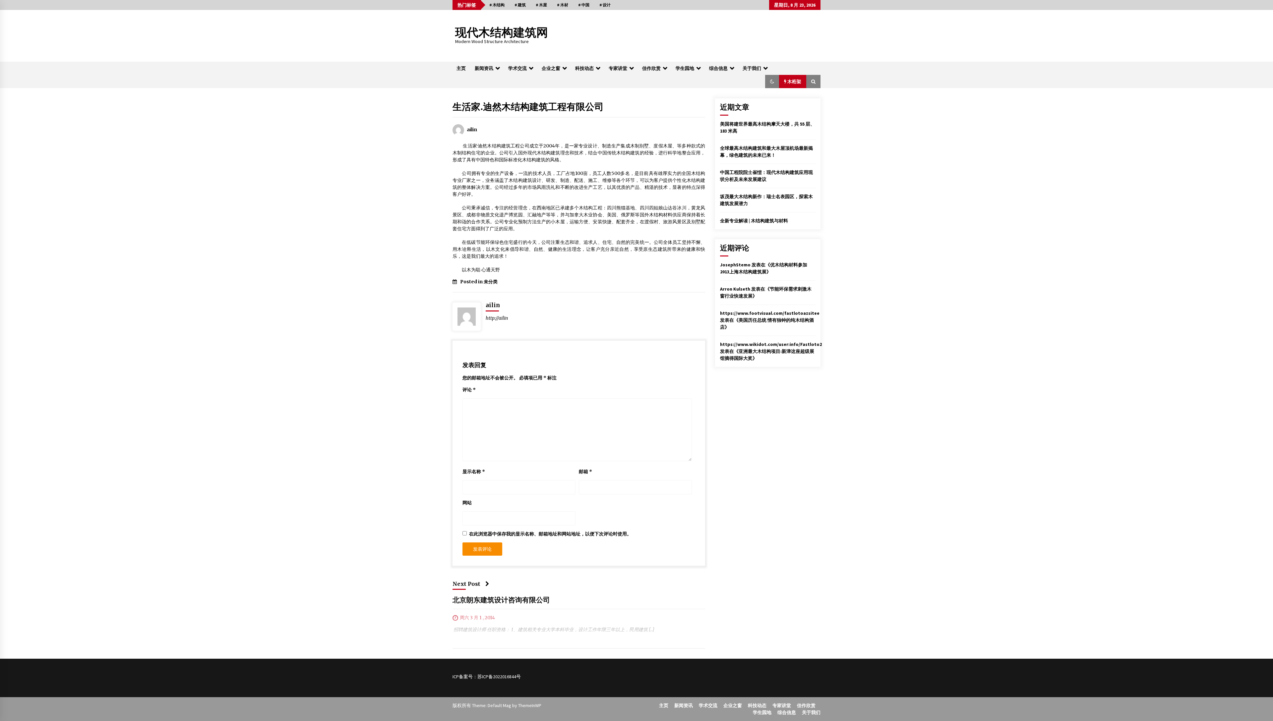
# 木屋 (541, 4)
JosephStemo (735, 265)
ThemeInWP (529, 705)
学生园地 (685, 68)
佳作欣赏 (651, 68)
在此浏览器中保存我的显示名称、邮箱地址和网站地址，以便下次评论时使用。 (550, 534)
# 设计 (605, 4)
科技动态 (584, 68)
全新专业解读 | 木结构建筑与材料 (754, 221)
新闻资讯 (484, 68)
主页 (461, 68)
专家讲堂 (618, 68)
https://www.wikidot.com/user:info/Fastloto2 (771, 344)
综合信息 (718, 68)
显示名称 (473, 471)
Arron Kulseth (735, 289)
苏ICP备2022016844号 (499, 677)
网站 (467, 503)
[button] (772, 81)
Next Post (466, 584)
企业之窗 (551, 68)
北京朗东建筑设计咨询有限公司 (501, 600)
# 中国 (583, 4)
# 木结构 (497, 4)
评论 (469, 390)
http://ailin (497, 318)
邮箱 (585, 471)
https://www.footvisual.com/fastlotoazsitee (769, 313)
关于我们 (752, 68)
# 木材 (562, 4)
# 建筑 (520, 4)
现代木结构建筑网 (501, 32)
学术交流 (517, 68)
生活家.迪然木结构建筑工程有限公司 (528, 107)
